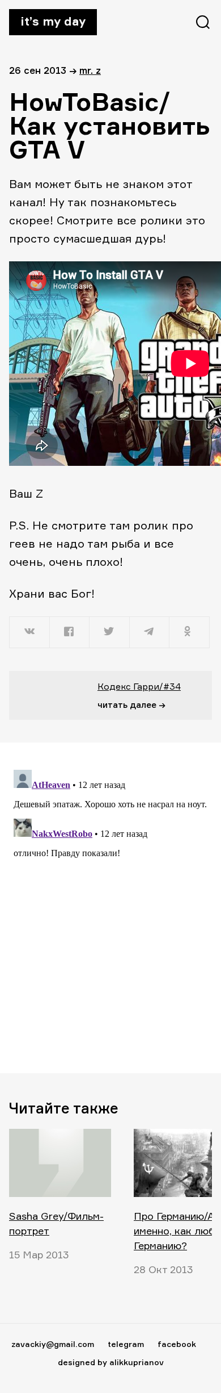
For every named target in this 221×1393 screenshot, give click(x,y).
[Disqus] (110, 907)
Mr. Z (90, 70)
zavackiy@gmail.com (52, 1344)
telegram (126, 1344)
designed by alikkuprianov (111, 1362)
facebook (177, 1344)
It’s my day (53, 21)
